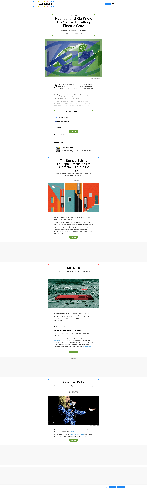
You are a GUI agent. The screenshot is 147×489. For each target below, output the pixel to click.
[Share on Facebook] (55, 142)
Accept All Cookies (121, 487)
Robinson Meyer (68, 33)
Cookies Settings (104, 487)
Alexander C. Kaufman (75, 274)
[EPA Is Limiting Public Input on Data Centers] (73, 293)
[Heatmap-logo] (43, 4)
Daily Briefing (73, 379)
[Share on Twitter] (57, 142)
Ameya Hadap (75, 179)
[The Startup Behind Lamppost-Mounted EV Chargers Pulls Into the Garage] (73, 197)
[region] (73, 487)
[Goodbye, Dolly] (73, 410)
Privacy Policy (83, 134)
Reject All (112, 487)
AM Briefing (73, 265)
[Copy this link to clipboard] (62, 142)
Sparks (73, 158)
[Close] (145, 487)
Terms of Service (70, 134)
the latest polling (87, 346)
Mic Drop (73, 268)
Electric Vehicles (73, 15)
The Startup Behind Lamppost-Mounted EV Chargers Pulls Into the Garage (73, 165)
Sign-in (102, 4)
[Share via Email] (59, 142)
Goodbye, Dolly (73, 382)
